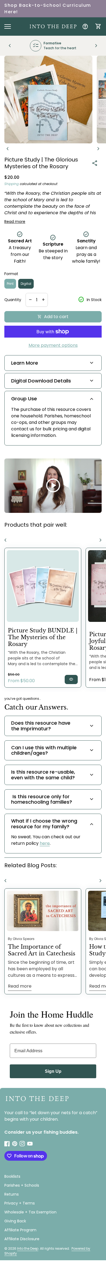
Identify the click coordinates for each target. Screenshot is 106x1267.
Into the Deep (27, 1248)
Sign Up (53, 1071)
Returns (11, 1194)
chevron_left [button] (10, 45)
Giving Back (15, 1221)
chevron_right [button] (96, 45)
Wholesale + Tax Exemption (30, 1212)
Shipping (11, 184)
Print (10, 283)
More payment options (53, 345)
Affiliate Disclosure (21, 1239)
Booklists (12, 1176)
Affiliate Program (20, 1230)
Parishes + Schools (21, 1185)
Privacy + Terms (19, 1203)
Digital (26, 283)
